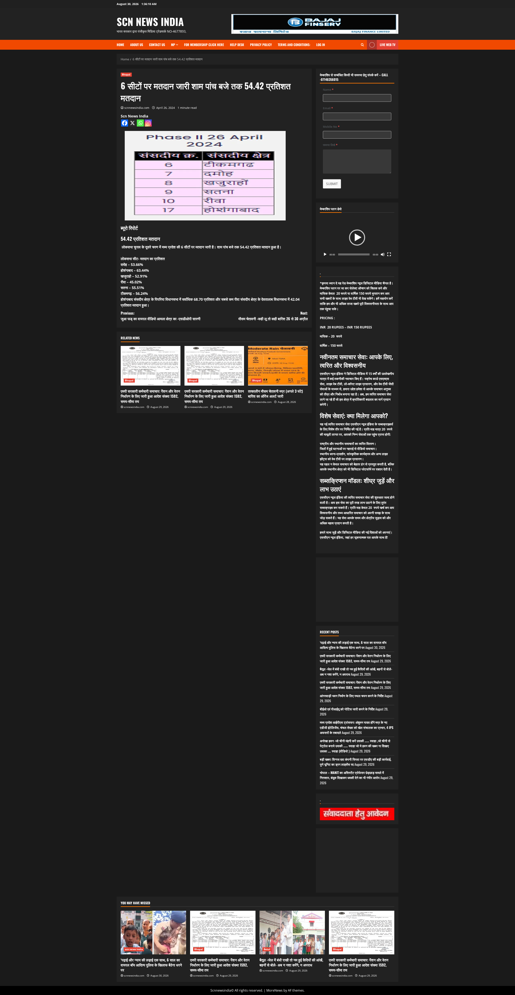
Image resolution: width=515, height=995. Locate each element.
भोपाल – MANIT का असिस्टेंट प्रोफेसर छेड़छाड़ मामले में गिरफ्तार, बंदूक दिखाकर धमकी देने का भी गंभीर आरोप (352, 775)
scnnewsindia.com (136, 108)
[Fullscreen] (389, 254)
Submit (332, 184)
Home (120, 44)
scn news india (150, 21)
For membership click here (204, 44)
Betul (267, 949)
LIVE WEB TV (387, 44)
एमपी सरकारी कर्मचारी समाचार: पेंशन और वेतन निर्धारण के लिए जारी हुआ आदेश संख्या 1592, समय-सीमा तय (150, 396)
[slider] (354, 254)
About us (136, 44)
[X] (132, 123)
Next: (273, 315)
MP (173, 44)
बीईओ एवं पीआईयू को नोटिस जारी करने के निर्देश (347, 709)
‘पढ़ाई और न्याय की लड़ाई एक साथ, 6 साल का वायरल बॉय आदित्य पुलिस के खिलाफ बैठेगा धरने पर (353, 645)
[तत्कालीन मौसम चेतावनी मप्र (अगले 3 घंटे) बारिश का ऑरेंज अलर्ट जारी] (278, 366)
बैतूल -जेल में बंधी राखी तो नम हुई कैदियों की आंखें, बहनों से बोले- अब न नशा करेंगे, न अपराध (291, 962)
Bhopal (126, 74)
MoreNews (274, 990)
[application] (357, 237)
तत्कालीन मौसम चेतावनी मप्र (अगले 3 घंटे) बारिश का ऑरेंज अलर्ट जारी (275, 393)
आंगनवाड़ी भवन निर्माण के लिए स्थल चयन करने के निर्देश (352, 695)
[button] (357, 237)
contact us (157, 44)
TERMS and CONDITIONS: (294, 44)
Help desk (237, 44)
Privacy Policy (261, 44)
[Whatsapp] (140, 123)
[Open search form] (362, 45)
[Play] (325, 254)
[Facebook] (124, 123)
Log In (320, 44)
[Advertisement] (357, 589)
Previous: (160, 315)
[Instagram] (148, 123)
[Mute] (383, 254)
